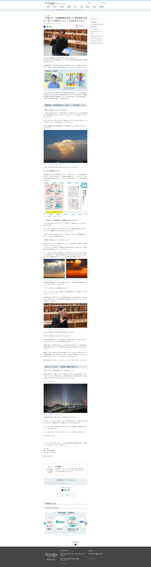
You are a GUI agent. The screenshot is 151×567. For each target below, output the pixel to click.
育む (82, 6)
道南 (96, 553)
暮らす (69, 6)
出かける (62, 6)
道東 (99, 553)
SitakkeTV (101, 6)
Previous (45, 523)
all (88, 553)
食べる (55, 6)
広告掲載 (65, 558)
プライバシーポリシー (64, 560)
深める (87, 6)
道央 (102, 553)
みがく (75, 6)
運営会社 (62, 558)
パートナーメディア (91, 558)
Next (86, 523)
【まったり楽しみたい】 (57, 23)
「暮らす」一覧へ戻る (65, 495)
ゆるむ (94, 6)
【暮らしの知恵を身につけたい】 (48, 23)
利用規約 (77, 558)
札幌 (91, 553)
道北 (94, 553)
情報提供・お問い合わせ (71, 558)
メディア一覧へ (65, 534)
